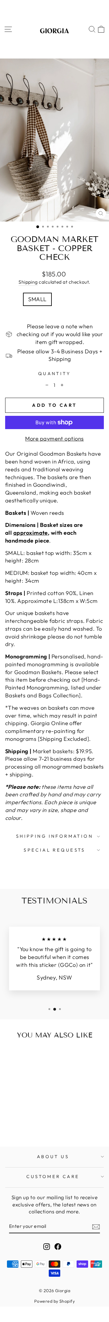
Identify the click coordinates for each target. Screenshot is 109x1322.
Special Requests (54, 850)
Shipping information (54, 836)
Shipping (28, 282)
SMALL (37, 299)
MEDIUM (69, 299)
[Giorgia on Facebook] (57, 1246)
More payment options (54, 438)
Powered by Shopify (54, 1301)
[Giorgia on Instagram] (46, 1246)
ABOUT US (53, 1156)
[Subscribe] (96, 1226)
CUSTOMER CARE (52, 1176)
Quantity (54, 373)
